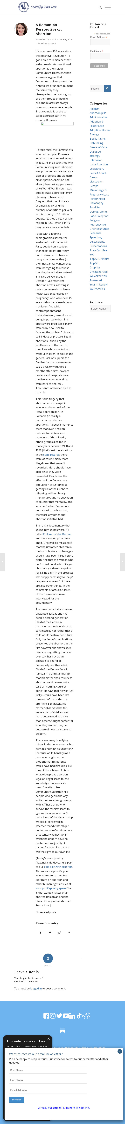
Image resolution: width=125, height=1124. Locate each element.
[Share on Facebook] (40, 932)
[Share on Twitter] (50, 932)
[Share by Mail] (69, 932)
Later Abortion (99, 164)
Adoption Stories (100, 130)
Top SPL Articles (100, 259)
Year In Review (98, 284)
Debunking (96, 143)
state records (51, 454)
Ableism (94, 108)
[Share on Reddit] (59, 932)
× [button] (48, 1039)
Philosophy (96, 203)
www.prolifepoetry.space (51, 888)
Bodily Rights (98, 138)
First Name (96, 51)
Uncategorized (66, 39)
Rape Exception (99, 216)
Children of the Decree (57, 534)
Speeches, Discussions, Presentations (98, 242)
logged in (36, 988)
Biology (94, 134)
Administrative (98, 117)
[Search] (98, 7)
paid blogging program (58, 867)
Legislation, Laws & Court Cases (98, 173)
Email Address (98, 37)
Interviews (96, 160)
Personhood (97, 199)
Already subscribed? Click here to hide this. (64, 1108)
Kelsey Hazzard (48, 43)
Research (95, 233)
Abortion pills (98, 113)
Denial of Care (98, 147)
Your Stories (97, 289)
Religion (95, 220)
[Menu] (106, 7)
